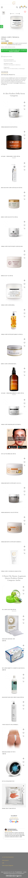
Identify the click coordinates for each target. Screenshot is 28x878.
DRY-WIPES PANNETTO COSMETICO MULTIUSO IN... (13, 668)
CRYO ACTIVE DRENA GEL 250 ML (8, 453)
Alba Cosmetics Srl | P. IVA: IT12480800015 (11, 872)
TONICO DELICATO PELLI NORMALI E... (10, 724)
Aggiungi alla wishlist (6, 56)
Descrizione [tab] (4, 72)
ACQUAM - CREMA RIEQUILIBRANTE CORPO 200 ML (12, 393)
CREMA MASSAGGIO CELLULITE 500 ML (9, 512)
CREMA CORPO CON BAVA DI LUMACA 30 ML (11, 571)
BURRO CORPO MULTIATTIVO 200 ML (9, 217)
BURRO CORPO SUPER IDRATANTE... (9, 363)
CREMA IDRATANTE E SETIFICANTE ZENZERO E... (11, 541)
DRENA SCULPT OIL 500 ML (7, 275)
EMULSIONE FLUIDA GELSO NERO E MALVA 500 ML (13, 697)
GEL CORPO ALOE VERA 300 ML (9, 609)
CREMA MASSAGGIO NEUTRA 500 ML (9, 127)
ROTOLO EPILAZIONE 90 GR (8, 781)
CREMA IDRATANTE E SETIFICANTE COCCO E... (11, 483)
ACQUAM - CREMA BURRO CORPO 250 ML (10, 156)
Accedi (10, 43)
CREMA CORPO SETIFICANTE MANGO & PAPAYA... (12, 334)
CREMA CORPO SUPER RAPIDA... (8, 305)
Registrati (4, 43)
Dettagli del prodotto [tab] (8, 74)
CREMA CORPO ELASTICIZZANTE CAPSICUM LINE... (12, 246)
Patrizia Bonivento (11, 829)
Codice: (2, 41)
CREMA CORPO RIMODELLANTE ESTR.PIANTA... (11, 424)
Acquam (14, 157)
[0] (23, 7)
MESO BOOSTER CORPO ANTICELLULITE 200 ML (11, 187)
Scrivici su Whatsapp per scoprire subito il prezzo (14, 50)
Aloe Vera (14, 611)
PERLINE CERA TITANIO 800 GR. (9, 808)
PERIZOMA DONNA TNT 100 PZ (8, 752)
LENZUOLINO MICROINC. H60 (8, 639)
